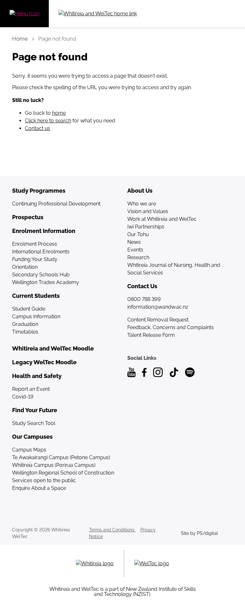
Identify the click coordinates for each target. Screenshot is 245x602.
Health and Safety (37, 376)
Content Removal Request (158, 320)
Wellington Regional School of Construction (63, 473)
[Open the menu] (24, 13)
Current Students (36, 295)
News (134, 242)
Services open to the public (44, 480)
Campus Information (36, 316)
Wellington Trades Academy (45, 282)
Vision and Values (147, 211)
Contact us (37, 128)
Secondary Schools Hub (41, 275)
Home (20, 38)
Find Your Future (34, 410)
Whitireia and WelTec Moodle (53, 348)
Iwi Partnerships (145, 227)
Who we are (141, 204)
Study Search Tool (33, 423)
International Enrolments (41, 252)
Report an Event (31, 389)
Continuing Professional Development (56, 204)
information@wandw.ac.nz (157, 307)
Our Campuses (32, 436)
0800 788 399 (144, 299)
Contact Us (142, 286)
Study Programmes (38, 190)
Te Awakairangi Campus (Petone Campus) (61, 457)
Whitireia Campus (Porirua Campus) (53, 465)
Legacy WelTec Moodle (44, 362)
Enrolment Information (43, 231)
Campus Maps (29, 450)
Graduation (25, 324)
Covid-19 (22, 397)
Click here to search (48, 121)
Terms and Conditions (112, 529)
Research (138, 257)
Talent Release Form (151, 335)
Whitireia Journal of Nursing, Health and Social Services (173, 269)
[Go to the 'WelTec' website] (151, 563)
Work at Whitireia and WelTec (162, 219)
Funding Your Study (34, 259)
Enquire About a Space (39, 488)
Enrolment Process (34, 244)
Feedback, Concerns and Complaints (170, 327)
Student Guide (28, 309)
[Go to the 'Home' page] (119, 14)
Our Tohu (138, 234)
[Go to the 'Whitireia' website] (95, 563)
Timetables (25, 332)
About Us (139, 190)
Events (135, 250)
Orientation (25, 267)
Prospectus (27, 217)
